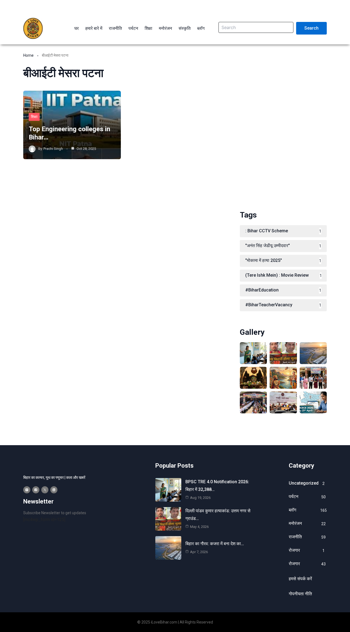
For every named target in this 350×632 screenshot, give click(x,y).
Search (311, 28)
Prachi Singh (53, 149)
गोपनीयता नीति (300, 593)
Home (28, 55)
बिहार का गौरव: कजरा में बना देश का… (214, 543)
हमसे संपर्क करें (300, 578)
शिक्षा (34, 117)
